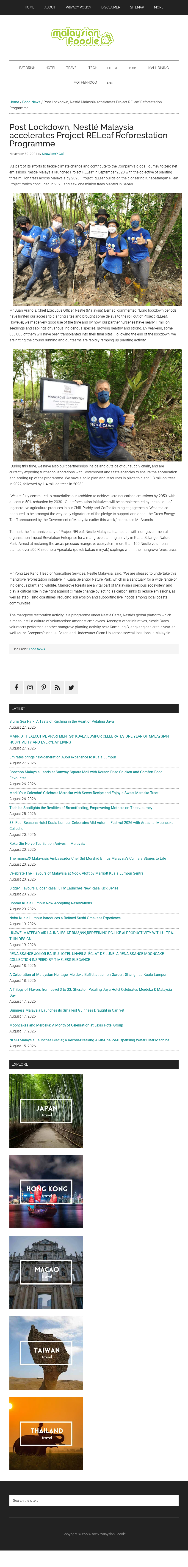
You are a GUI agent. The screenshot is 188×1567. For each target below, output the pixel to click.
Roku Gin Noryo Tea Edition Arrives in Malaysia (47, 843)
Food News (31, 102)
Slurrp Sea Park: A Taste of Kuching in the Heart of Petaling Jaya (61, 721)
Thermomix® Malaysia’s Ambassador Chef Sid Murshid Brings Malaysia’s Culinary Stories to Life (87, 858)
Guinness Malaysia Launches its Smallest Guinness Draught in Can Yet (66, 1010)
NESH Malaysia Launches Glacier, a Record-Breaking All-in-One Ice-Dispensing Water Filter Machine (89, 1040)
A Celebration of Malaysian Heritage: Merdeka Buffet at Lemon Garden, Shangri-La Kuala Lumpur (87, 974)
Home (14, 102)
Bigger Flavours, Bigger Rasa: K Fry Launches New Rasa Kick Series (63, 888)
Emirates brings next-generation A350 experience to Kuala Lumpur (62, 757)
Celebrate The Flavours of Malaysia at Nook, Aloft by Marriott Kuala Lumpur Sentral (76, 873)
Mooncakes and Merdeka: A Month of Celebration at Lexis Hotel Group (66, 1025)
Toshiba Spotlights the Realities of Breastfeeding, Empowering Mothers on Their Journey (80, 808)
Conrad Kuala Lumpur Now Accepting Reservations (50, 903)
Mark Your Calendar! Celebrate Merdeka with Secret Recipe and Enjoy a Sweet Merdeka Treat (83, 793)
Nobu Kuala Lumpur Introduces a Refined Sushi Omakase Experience (65, 918)
